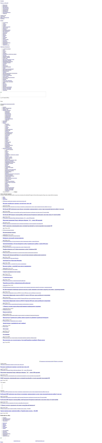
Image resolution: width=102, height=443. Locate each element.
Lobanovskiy (5, 234)
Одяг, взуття (5, 78)
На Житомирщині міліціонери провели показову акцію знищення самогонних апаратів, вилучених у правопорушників (33, 289)
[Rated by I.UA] (3, 438)
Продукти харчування (7, 86)
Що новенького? (6, 31)
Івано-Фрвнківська (6, 12)
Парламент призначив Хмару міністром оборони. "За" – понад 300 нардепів (22, 220)
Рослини (4, 55)
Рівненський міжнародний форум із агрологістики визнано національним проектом (24, 255)
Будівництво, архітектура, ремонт (9, 54)
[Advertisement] (51, 352)
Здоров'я (4, 24)
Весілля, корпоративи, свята (8, 59)
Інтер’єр (4, 50)
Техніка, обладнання (7, 88)
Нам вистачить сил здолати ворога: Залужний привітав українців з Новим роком (24, 340)
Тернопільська (6, 8)
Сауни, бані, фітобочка (7, 80)
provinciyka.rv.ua (17, 440)
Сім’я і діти (5, 58)
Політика (7, 124)
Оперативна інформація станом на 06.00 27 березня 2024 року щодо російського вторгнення (26, 300)
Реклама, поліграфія (7, 89)
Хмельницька (5, 9)
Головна (2, 0)
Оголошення (6, 334)
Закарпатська (5, 10)
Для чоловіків (5, 39)
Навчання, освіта (6, 56)
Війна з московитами (4, 17)
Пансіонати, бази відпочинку (9, 77)
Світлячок (5, 37)
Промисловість (6, 71)
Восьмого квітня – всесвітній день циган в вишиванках (17, 266)
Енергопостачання (6, 74)
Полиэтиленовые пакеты (9, 232)
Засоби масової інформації (8, 68)
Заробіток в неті (6, 44)
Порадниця (5, 41)
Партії (4, 67)
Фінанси (4, 85)
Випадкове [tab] (5, 199)
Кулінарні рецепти (6, 42)
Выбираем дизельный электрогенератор (13, 238)
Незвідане (5, 33)
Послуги (4, 83)
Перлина (4, 35)
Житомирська (5, 7)
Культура (4, 28)
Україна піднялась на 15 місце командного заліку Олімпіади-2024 (20, 249)
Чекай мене (5, 43)
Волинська (5, 6)
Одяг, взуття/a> (8, 179)
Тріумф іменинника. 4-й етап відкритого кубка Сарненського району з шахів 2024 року (25, 243)
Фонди (4, 64)
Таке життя (5, 32)
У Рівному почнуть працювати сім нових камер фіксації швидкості (17, 405)
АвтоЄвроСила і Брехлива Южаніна (12, 260)
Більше (1, 20)
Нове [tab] (4, 197)
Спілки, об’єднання (7, 66)
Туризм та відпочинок (7, 75)
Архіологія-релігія (6, 26)
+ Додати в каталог (7, 48)
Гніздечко (5, 40)
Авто (4, 49)
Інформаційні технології (8, 61)
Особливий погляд (6, 30)
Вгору (1, 441)
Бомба (4, 36)
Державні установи (7, 62)
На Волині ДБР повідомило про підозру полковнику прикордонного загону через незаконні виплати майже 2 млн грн (33, 209)
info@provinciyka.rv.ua (39, 440)
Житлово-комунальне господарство (10, 73)
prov (4, 211)
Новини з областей (4, 2)
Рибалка (4, 79)
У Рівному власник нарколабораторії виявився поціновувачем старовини (22, 306)
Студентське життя (8, 277)
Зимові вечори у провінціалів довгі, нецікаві (14, 323)
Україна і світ (3, 15)
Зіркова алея (5, 27)
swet (4, 205)
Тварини (4, 72)
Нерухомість (5, 65)
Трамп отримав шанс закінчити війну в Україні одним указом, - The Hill (19, 410)
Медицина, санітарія (7, 60)
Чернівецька (5, 11)
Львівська (5, 13)
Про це (4, 34)
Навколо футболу (7, 312)
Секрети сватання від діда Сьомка (11, 271)
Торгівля (4, 53)
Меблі (4, 82)
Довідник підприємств (5, 46)
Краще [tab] (4, 198)
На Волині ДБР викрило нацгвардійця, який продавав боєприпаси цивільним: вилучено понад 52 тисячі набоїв (31, 214)
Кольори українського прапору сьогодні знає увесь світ (17, 203)
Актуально (2, 16)
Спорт (4, 23)
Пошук (15, 191)
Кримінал (2, 18)
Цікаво (4, 38)
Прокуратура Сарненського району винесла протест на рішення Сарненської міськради (25, 317)
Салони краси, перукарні (8, 81)
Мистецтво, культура (7, 70)
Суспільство (5, 22)
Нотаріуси (5, 84)
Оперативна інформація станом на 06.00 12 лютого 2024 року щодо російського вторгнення (26, 295)
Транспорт (5, 90)
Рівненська (5, 4)
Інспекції (4, 63)
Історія (4, 25)
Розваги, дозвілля (6, 57)
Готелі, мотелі (5, 76)
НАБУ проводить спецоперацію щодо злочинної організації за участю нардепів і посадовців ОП (27, 225)
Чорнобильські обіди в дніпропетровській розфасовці (16, 283)
